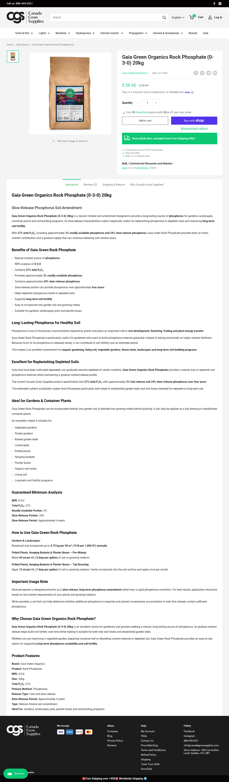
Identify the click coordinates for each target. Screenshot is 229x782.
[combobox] (105, 17)
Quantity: (127, 102)
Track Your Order (150, 764)
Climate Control (109, 33)
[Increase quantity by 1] (156, 102)
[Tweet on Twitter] (208, 72)
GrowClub (142, 112)
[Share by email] (215, 72)
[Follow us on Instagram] (220, 3)
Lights (42, 33)
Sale (205, 33)
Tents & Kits (22, 33)
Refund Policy (148, 754)
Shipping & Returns (113, 184)
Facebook (189, 731)
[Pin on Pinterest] (202, 72)
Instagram (189, 736)
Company (112, 731)
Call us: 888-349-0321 (20, 3)
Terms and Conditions (153, 750)
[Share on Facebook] (195, 72)
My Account (147, 731)
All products (22, 44)
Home (10, 44)
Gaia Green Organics (135, 73)
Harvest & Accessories (166, 33)
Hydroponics (83, 33)
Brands (193, 33)
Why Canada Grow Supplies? (147, 184)
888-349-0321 (142, 168)
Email (124, 168)
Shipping (146, 759)
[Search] (164, 17)
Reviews (112, 745)
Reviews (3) (90, 184)
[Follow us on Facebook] (214, 3)
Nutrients (61, 33)
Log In (218, 17)
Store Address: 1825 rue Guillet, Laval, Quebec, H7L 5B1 (201, 752)
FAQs (144, 736)
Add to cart (145, 120)
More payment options (194, 128)
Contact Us (147, 740)
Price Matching (149, 745)
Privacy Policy (115, 740)
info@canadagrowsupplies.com (201, 745)
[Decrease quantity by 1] (138, 102)
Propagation (136, 33)
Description (71, 184)
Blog (109, 736)
